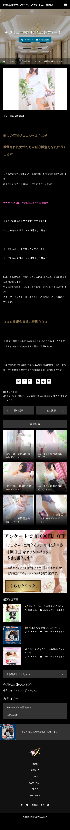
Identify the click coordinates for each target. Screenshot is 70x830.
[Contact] (42, 804)
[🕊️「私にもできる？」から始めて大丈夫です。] (12, 656)
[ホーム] (4, 61)
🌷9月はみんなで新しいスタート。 (43, 627)
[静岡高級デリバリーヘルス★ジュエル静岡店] (35, 752)
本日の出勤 (44, 40)
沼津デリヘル (24, 396)
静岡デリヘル (37, 396)
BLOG (35, 789)
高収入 (56, 396)
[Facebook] (21, 804)
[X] (27, 804)
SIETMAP (35, 795)
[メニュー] (65, 4)
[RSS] (48, 804)
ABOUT (35, 770)
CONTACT (35, 783)
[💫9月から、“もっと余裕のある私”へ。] (12, 613)
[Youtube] (35, 804)
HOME (35, 764)
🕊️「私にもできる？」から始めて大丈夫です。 (44, 651)
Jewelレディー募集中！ (54, 610)
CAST (35, 776)
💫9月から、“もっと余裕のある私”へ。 (45, 606)
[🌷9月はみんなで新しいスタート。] (12, 635)
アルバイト (12, 396)
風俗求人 (48, 396)
